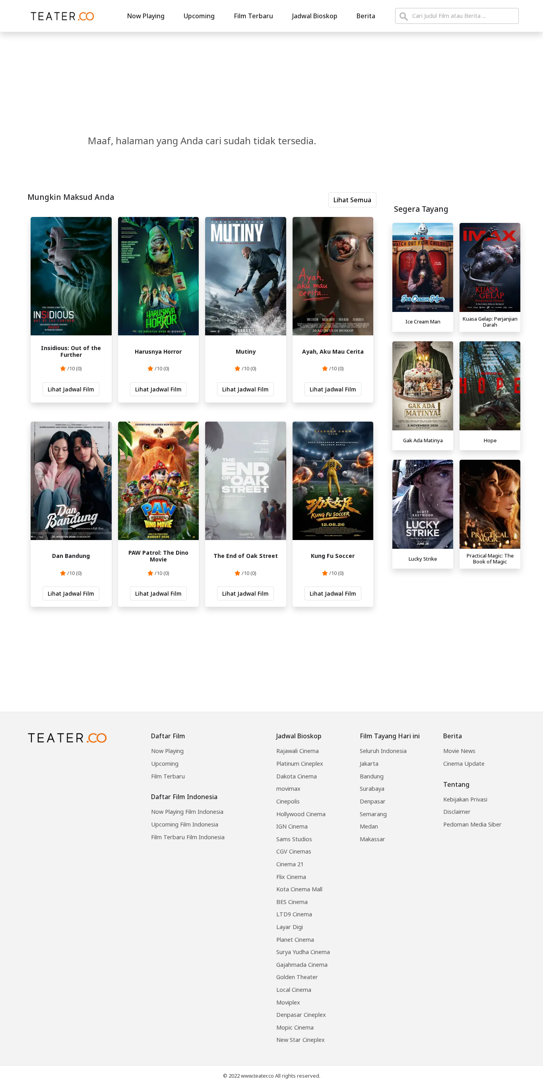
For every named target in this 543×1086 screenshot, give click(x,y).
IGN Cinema (292, 826)
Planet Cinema (295, 939)
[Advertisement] (456, 628)
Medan (369, 826)
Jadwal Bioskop (314, 16)
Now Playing (146, 16)
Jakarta (369, 763)
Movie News (459, 751)
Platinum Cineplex (299, 763)
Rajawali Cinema (297, 751)
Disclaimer (457, 811)
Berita (366, 16)
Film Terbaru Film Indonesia (188, 837)
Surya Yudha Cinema (303, 952)
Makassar (372, 839)
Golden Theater (297, 977)
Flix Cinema (291, 877)
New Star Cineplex (300, 1039)
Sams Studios (294, 839)
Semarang (373, 814)
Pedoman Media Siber (472, 824)
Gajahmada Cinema (302, 964)
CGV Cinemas (293, 851)
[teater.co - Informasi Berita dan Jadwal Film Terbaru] (60, 15)
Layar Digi (289, 927)
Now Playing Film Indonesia (187, 811)
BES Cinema (292, 902)
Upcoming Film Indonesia (184, 824)
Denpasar (373, 801)
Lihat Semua (352, 200)
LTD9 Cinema (294, 914)
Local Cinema (293, 989)
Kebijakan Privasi (465, 799)
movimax (288, 788)
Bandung (372, 776)
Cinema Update (464, 763)
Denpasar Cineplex (301, 1014)
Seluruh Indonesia (383, 751)
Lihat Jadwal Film (71, 389)
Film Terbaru (253, 16)
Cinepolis (288, 801)
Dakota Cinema (296, 776)
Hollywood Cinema (301, 814)
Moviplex (288, 1002)
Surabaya (372, 788)
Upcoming (199, 16)
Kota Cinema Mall (299, 889)
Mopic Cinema (295, 1027)
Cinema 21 (290, 864)
